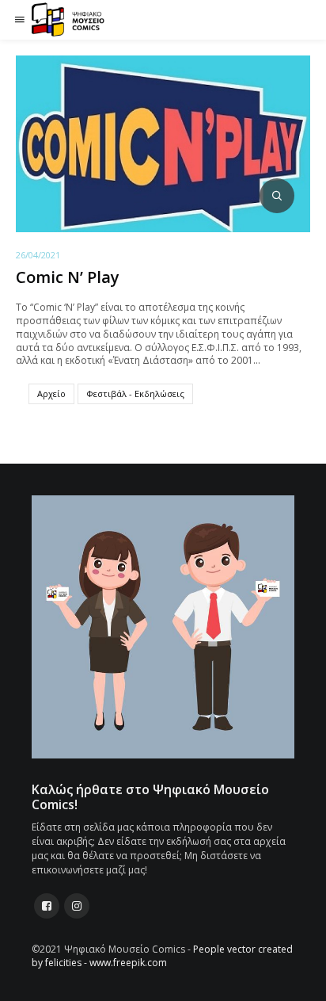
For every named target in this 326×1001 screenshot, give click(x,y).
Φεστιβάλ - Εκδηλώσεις (135, 393)
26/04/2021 (38, 255)
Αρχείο (51, 393)
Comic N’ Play (67, 277)
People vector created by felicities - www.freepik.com (162, 955)
